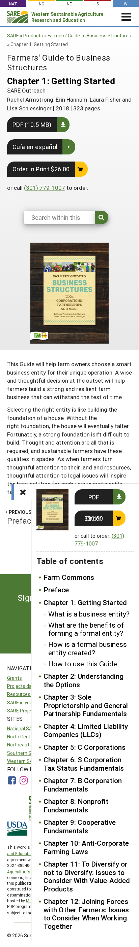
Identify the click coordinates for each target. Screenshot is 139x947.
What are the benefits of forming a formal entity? (86, 629)
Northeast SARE (24, 744)
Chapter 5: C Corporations (85, 747)
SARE (13, 35)
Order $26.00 (93, 518)
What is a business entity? (89, 614)
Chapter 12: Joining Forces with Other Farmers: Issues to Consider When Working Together (86, 913)
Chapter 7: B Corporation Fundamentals (83, 784)
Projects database (27, 686)
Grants (14, 678)
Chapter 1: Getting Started (85, 602)
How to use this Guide (82, 664)
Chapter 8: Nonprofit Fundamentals (76, 805)
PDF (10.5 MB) (32, 124)
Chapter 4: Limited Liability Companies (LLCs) (86, 730)
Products (33, 35)
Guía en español (34, 147)
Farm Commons (69, 577)
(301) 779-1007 (44, 187)
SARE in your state (27, 702)
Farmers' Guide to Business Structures (89, 35)
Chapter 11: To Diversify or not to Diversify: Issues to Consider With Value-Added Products (87, 876)
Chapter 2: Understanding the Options (83, 680)
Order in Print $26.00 (41, 169)
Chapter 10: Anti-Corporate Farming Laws (86, 847)
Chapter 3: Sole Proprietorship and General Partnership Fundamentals (86, 705)
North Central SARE (28, 736)
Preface (56, 590)
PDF (93, 497)
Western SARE (22, 761)
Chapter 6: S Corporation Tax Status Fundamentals (84, 764)
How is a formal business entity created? (87, 648)
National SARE (22, 728)
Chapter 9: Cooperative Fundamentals (80, 826)
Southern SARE (23, 753)
